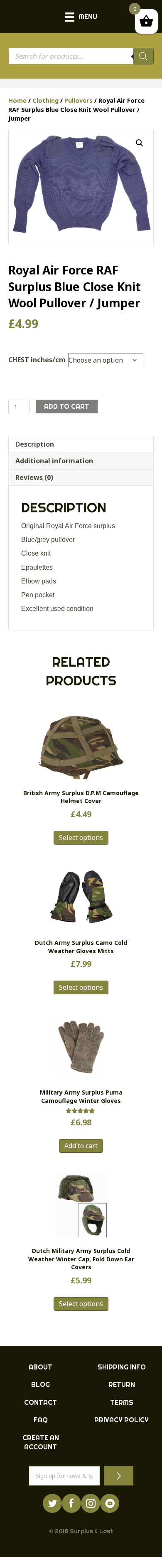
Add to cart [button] (81, 1145)
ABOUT (40, 1367)
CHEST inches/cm (37, 359)
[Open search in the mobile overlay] (81, 56)
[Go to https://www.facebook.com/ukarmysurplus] (71, 1503)
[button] (139, 143)
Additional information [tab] (54, 460)
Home (17, 100)
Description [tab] (34, 444)
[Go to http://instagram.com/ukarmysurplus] (90, 1503)
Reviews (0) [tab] (34, 477)
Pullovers (78, 100)
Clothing (45, 100)
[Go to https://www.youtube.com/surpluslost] (109, 1503)
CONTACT (40, 1402)
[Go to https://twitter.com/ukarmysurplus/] (52, 1503)
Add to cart (66, 406)
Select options (81, 837)
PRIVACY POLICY (121, 1420)
